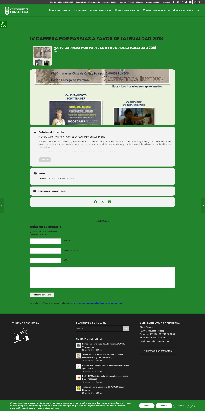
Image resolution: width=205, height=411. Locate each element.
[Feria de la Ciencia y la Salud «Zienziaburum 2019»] (2, 205)
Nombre (67, 241)
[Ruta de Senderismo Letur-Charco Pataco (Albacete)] (203, 205)
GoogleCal (59, 191)
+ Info (41, 156)
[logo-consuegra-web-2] (18, 10)
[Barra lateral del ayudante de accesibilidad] (3, 24)
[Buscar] (198, 10)
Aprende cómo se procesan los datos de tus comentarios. (96, 303)
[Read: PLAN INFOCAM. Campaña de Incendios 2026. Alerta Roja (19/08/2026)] (78, 377)
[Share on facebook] (95, 201)
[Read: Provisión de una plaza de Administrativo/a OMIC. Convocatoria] (78, 345)
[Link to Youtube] (190, 2)
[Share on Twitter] (102, 201)
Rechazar (164, 405)
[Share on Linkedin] (109, 201)
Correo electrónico (71, 250)
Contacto (166, 2)
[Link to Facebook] (174, 2)
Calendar (44, 191)
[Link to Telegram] (195, 2)
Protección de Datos (109, 2)
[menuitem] (61, 2)
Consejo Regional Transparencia (88, 2)
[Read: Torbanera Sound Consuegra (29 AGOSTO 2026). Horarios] (78, 388)
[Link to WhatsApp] (199, 2)
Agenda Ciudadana (153, 2)
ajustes (55, 408)
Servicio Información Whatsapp (131, 2)
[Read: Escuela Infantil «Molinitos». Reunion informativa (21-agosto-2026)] (78, 366)
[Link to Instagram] (182, 2)
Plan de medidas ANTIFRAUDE (61, 2)
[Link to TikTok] (186, 2)
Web (65, 260)
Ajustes (181, 405)
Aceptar (146, 405)
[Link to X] (178, 2)
